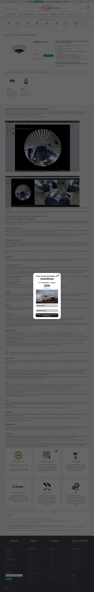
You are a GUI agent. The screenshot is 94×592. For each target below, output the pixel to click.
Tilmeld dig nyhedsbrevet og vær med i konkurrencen (47, 315)
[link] (47, 296)
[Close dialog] (58, 275)
